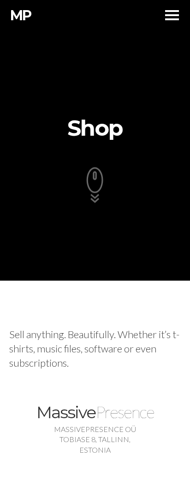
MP (20, 15)
